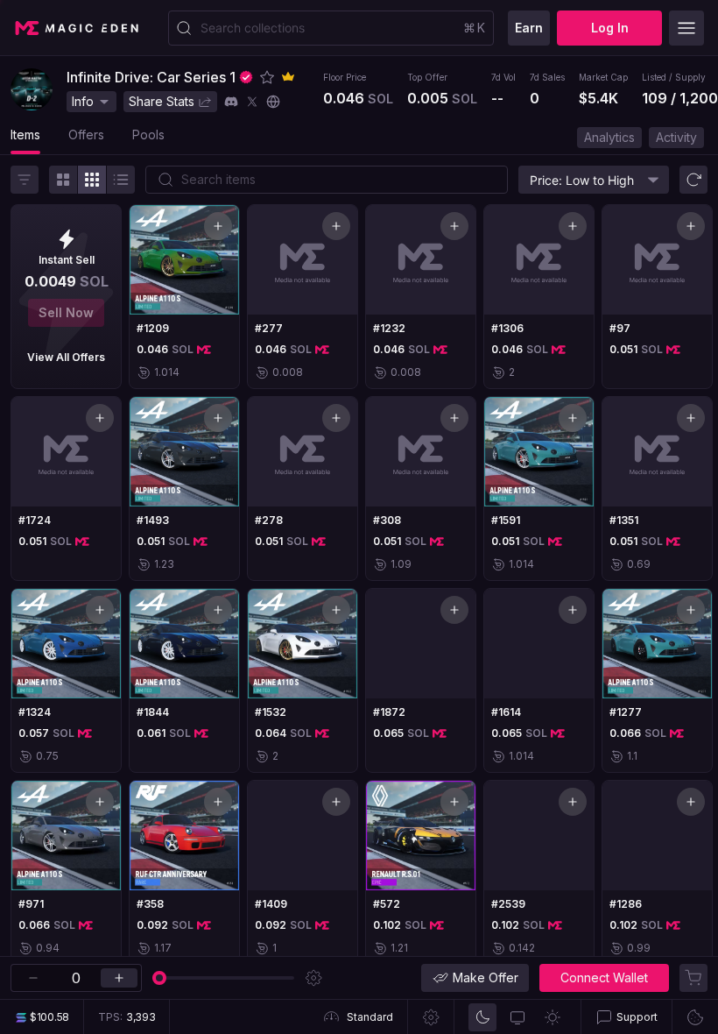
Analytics (609, 137)
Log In (610, 27)
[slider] (159, 978)
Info (83, 101)
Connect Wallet (604, 977)
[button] (267, 77)
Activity (676, 137)
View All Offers (66, 357)
